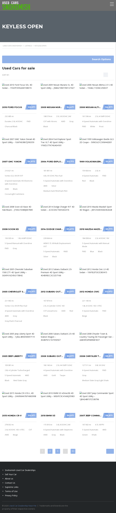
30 (73, 451)
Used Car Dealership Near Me (22, 506)
